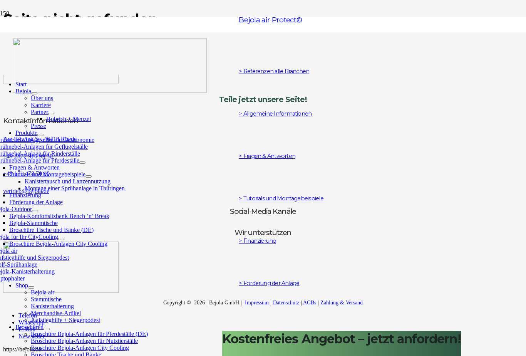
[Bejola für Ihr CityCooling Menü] (61, 239)
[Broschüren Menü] (47, 329)
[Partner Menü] (51, 114)
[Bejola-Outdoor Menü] (35, 211)
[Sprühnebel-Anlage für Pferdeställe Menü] (82, 162)
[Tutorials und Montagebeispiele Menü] (88, 176)
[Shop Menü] (31, 287)
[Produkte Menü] (40, 135)
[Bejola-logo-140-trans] (110, 90)
